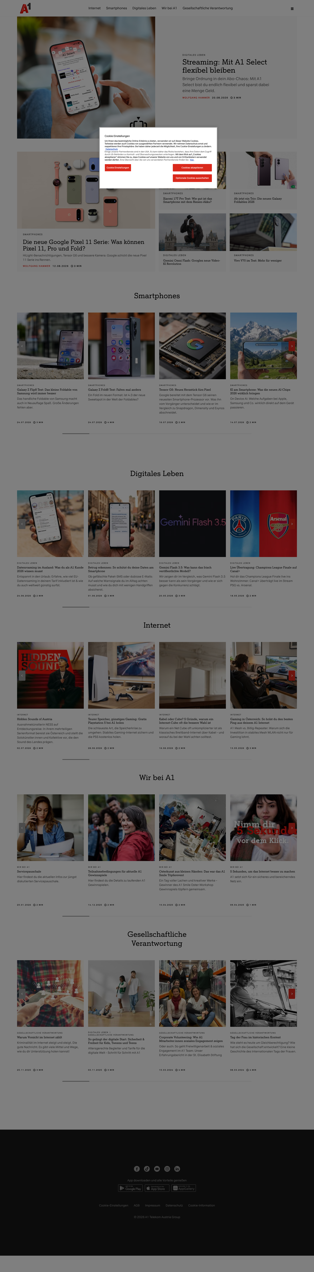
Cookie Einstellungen (118, 167)
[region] (158, 158)
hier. (192, 160)
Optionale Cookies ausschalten (192, 178)
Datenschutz (112, 149)
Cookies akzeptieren (192, 167)
